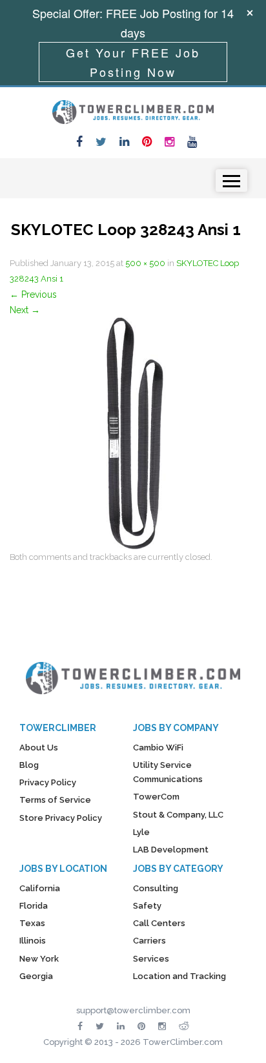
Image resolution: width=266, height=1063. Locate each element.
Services (151, 959)
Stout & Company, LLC (178, 815)
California (39, 888)
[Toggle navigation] (231, 180)
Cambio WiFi (158, 747)
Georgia (36, 976)
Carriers (149, 940)
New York (39, 959)
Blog (29, 765)
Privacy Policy (47, 782)
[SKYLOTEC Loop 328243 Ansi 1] (125, 433)
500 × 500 (145, 263)
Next (25, 310)
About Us (38, 747)
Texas (32, 923)
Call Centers (159, 923)
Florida (33, 906)
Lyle (141, 832)
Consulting (155, 888)
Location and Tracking (179, 976)
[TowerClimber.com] (133, 110)
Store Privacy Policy (60, 818)
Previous (33, 294)
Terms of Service (55, 800)
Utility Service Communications (168, 772)
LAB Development (171, 849)
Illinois (32, 940)
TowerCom (156, 796)
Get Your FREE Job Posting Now (133, 62)
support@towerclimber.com (133, 1010)
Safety (147, 906)
